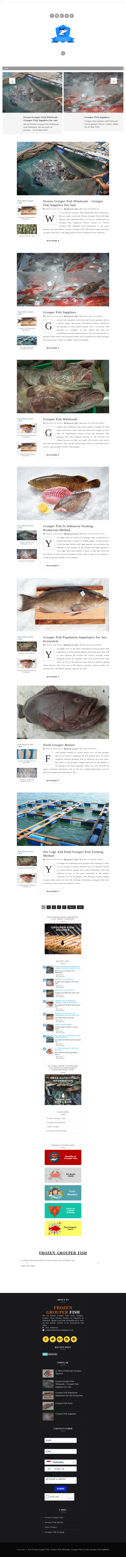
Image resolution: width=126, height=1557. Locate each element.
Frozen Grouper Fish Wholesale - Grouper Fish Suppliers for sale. (68, 967)
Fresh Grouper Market (59, 745)
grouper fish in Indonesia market (93, 534)
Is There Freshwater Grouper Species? (66, 1049)
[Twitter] (53, 1339)
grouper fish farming (56, 1131)
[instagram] (57, 16)
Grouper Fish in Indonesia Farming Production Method (66, 1001)
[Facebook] (46, 1339)
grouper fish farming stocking (92, 859)
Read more (52, 241)
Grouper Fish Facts (64, 1403)
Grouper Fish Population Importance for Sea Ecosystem (67, 1014)
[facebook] (52, 16)
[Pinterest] (74, 1339)
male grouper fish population (92, 645)
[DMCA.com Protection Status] (50, 1354)
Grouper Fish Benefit (89, 749)
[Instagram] (67, 1339)
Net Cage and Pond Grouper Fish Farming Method (67, 1036)
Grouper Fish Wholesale (90, 209)
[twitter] (67, 16)
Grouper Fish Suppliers (97, 117)
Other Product (53, 1127)
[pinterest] (72, 16)
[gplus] (62, 16)
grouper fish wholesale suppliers (93, 423)
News (33, 1266)
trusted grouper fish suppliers (92, 316)
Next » (71, 907)
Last (80, 907)
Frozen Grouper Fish (56, 1118)
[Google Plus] (60, 1339)
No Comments (60, 976)
